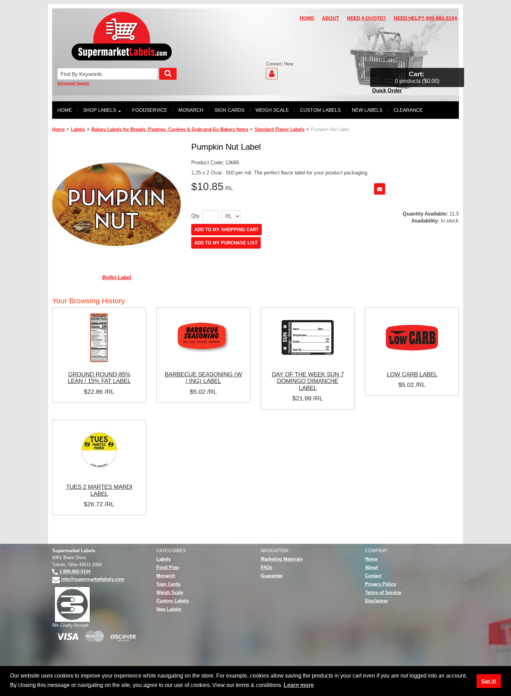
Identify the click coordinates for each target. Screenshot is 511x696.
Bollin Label (116, 277)
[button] (417, 77)
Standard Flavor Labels (279, 129)
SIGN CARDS (229, 110)
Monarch (165, 575)
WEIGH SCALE (272, 110)
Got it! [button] (488, 681)
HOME (307, 18)
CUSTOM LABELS (320, 110)
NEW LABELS (367, 110)
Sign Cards (168, 584)
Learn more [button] (299, 685)
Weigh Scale (169, 592)
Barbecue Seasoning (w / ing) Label (203, 377)
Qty (195, 216)
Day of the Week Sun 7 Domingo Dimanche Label (308, 381)
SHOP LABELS (99, 110)
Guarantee (272, 575)
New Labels (168, 609)
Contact (373, 575)
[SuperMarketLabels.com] (122, 36)
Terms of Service (383, 592)
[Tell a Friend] (379, 189)
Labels (78, 129)
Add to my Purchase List (226, 242)
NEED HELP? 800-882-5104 (425, 18)
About (371, 567)
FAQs (266, 567)
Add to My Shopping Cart (226, 229)
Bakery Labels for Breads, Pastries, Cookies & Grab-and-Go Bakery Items (169, 129)
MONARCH (190, 110)
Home (58, 129)
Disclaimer (376, 600)
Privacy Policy (380, 584)
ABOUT (330, 18)
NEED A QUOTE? (366, 18)
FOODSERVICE (149, 110)
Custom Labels (172, 600)
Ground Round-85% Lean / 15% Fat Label (99, 377)
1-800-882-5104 (74, 571)
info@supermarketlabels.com (92, 579)
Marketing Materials (282, 559)
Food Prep (167, 567)
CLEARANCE (408, 110)
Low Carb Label (412, 374)
